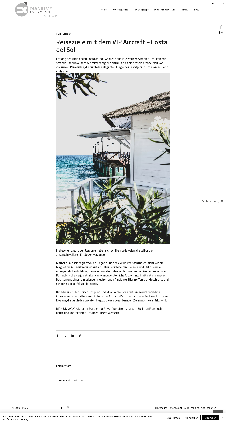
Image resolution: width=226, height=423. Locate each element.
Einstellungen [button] (173, 417)
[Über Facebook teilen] (57, 335)
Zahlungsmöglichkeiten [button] (203, 407)
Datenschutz (175, 407)
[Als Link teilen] (80, 335)
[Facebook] (221, 27)
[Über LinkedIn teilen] (72, 335)
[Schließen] (222, 418)
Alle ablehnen (191, 417)
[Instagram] (221, 32)
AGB (186, 407)
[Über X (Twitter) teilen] (65, 335)
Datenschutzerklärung (17, 419)
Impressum (161, 407)
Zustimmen (210, 417)
